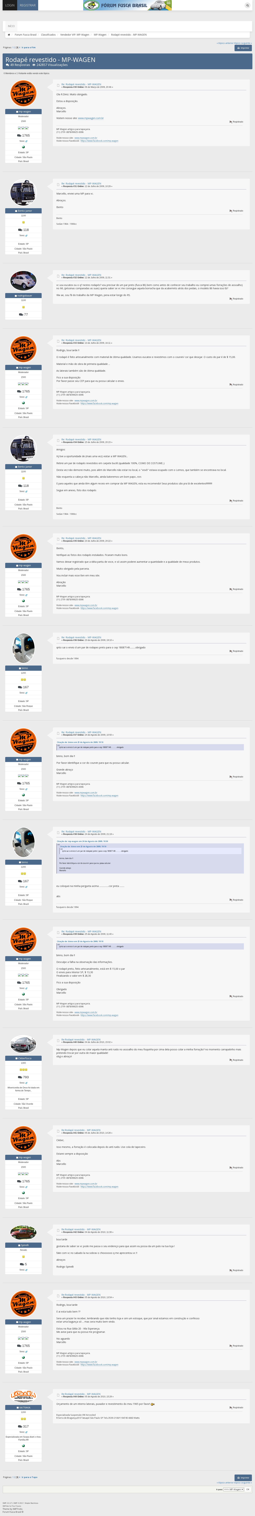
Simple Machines (31, 1503)
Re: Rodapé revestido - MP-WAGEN (81, 84)
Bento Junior (25, 210)
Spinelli (25, 1245)
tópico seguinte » (243, 43)
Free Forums (16, 1506)
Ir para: (219, 1489)
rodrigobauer (25, 295)
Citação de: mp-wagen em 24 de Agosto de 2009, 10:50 (82, 841)
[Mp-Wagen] (23, 147)
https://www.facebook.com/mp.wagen (99, 140)
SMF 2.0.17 (7, 1503)
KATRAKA (24, 1407)
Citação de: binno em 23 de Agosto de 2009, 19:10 (80, 742)
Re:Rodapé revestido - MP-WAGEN (80, 1039)
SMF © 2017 (19, 1503)
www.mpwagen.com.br (91, 118)
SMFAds (6, 1506)
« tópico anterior (225, 43)
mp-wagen (25, 111)
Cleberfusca (24, 1058)
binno (25, 668)
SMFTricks (17, 1508)
